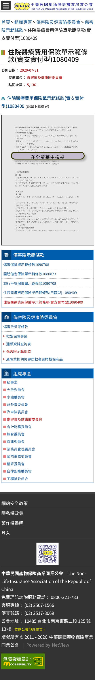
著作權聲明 (12, 523)
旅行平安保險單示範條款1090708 (29, 283)
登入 (5, 533)
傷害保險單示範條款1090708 (26, 264)
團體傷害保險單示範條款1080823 (29, 273)
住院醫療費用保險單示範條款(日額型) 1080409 (40, 292)
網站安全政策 (14, 503)
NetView (60, 645)
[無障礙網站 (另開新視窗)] (47, 661)
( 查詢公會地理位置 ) (28, 629)
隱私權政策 (12, 513)
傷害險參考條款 (15, 326)
